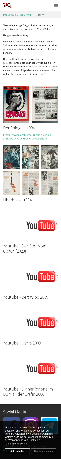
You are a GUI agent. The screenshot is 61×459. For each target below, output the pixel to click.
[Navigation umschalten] (56, 5)
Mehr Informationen (16, 443)
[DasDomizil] (7, 5)
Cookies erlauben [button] (43, 451)
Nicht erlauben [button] (17, 451)
